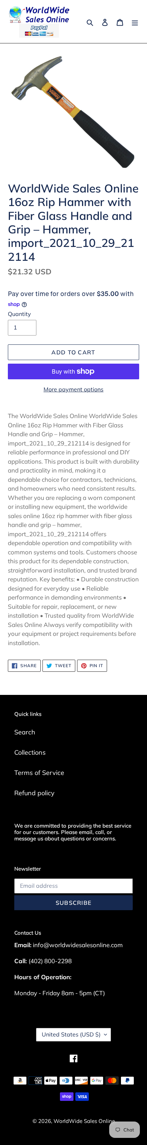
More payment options (73, 389)
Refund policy (34, 793)
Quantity (19, 313)
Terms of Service (39, 773)
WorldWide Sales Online (84, 1121)
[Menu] (134, 21)
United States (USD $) (71, 1034)
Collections (30, 752)
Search (24, 732)
